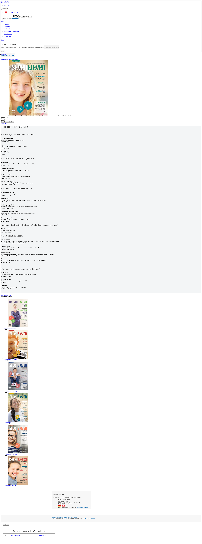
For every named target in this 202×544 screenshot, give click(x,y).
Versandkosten (78, 511)
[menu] (101, 30)
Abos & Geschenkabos (137, 497)
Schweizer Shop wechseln (82, 507)
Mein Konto (7, 5)
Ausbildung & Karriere (118, 501)
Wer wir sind (115, 497)
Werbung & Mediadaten (118, 503)
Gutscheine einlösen (98, 501)
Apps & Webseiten (117, 500)
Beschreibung (4, 123)
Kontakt (95, 497)
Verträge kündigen (97, 503)
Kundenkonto (96, 500)
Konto (2, 40)
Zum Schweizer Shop (13, 12)
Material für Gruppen (137, 500)
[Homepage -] (22, 18)
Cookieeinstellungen (56, 517)
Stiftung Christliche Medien (89, 518)
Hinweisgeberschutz (65, 517)
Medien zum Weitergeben (138, 501)
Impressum (115, 504)
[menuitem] (6, 24)
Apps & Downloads (98, 498)
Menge (2, 120)
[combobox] (51, 47)
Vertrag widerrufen (97, 505)
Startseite (3, 54)
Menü (2, 21)
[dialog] (101, 530)
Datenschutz (74, 517)
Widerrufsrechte (97, 504)
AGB (133, 503)
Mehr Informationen (6, 295)
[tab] (101, 123)
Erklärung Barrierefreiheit (138, 504)
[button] (101, 9)
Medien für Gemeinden (138, 498)
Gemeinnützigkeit (116, 498)
